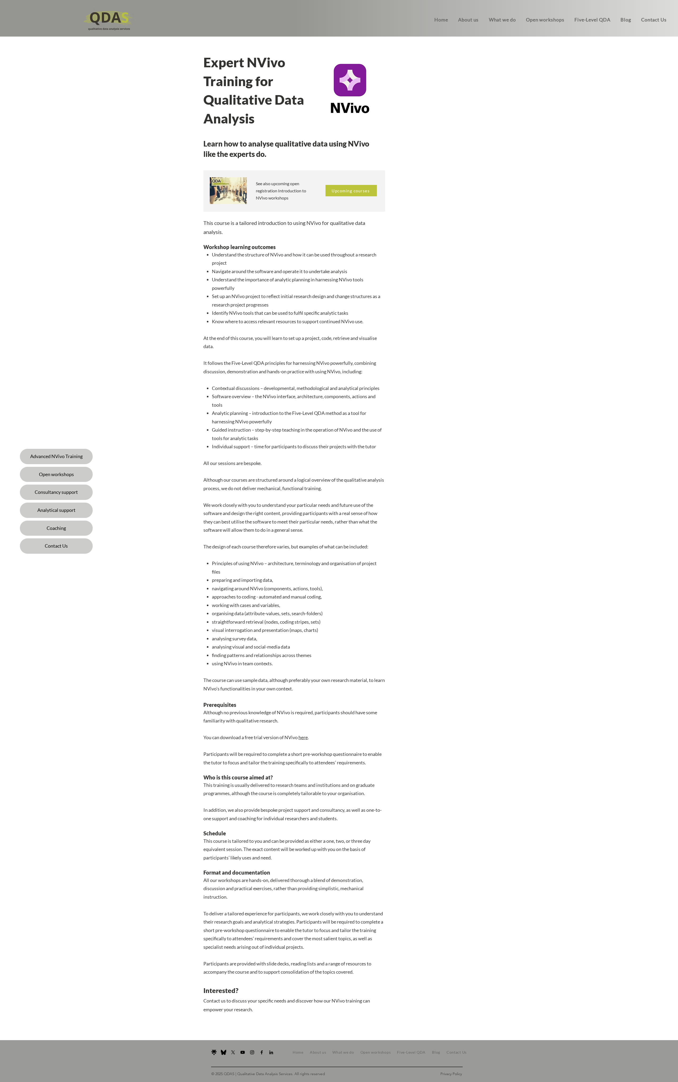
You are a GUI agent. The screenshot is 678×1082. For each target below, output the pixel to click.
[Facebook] (261, 1052)
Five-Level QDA (248, 363)
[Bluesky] (223, 1052)
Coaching (56, 528)
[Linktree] (214, 1052)
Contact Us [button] (56, 546)
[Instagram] (252, 1052)
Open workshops (56, 474)
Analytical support (56, 510)
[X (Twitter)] (233, 1052)
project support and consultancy (311, 810)
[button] (654, 20)
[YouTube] (242, 1052)
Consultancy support (56, 492)
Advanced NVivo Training (56, 456)
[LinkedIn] (271, 1052)
